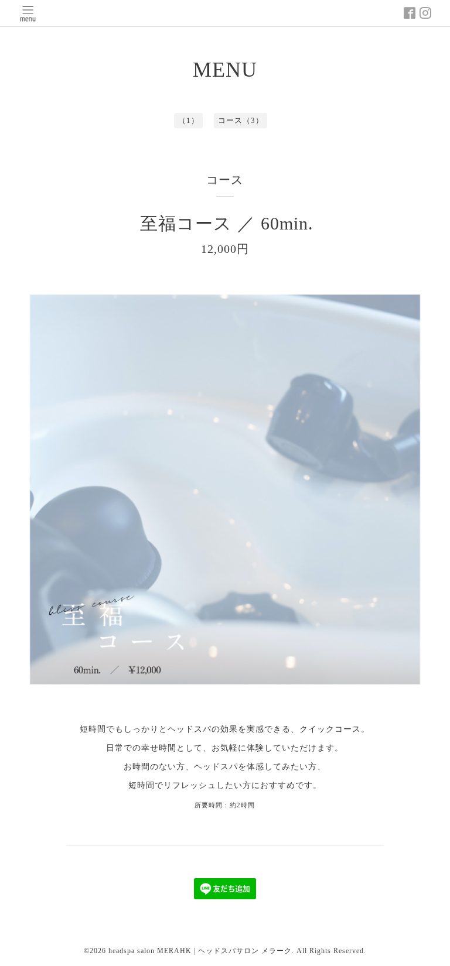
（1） (188, 120)
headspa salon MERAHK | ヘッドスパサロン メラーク (200, 951)
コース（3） (241, 120)
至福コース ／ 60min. (226, 223)
